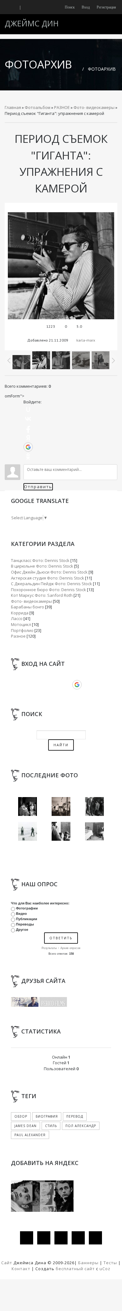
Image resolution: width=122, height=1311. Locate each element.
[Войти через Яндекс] (28, 437)
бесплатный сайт (75, 1268)
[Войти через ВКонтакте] (28, 419)
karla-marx (85, 340)
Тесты (110, 1262)
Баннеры (89, 1262)
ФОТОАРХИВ (102, 69)
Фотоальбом (37, 107)
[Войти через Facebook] (28, 428)
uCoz (104, 1268)
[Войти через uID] (28, 409)
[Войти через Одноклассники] (28, 456)
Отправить (38, 486)
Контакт (21, 1268)
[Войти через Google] (28, 447)
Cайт (6, 1262)
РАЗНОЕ (62, 107)
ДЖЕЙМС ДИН (32, 23)
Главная (13, 107)
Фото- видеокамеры (94, 107)
